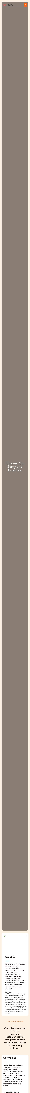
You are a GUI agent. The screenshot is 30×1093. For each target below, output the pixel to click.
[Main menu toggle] (25, 5)
